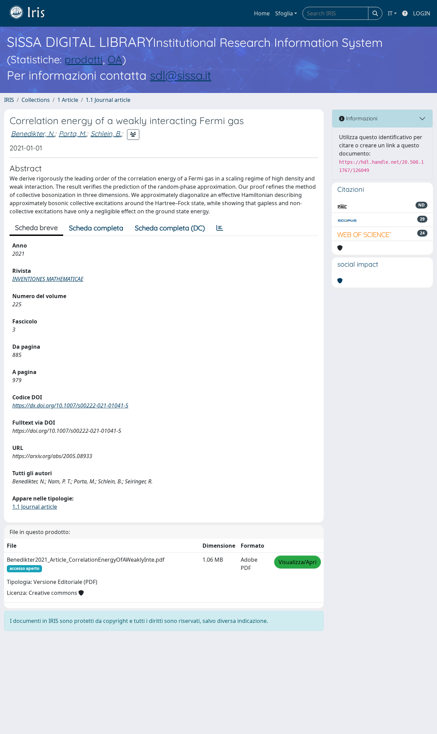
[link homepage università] (32, 13)
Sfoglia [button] (284, 13)
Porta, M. (72, 133)
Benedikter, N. (33, 133)
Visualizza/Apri (297, 562)
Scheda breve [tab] (36, 227)
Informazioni (360, 118)
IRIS (9, 100)
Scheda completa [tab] (96, 228)
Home (262, 13)
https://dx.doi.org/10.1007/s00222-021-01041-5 (70, 405)
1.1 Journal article (108, 100)
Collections (36, 100)
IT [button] (390, 13)
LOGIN (421, 13)
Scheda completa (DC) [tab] (170, 228)
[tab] (220, 228)
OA (115, 59)
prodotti (84, 59)
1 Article (67, 100)
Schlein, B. (105, 133)
